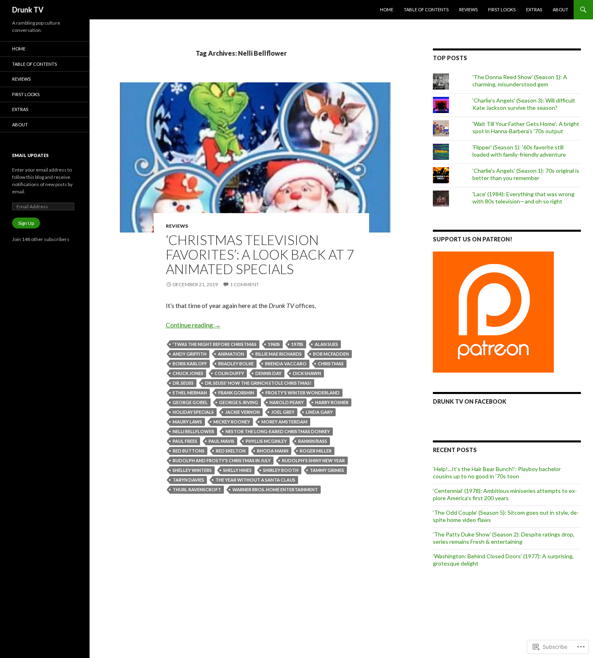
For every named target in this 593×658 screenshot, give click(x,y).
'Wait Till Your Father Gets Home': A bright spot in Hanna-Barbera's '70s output (525, 127)
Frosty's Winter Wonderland (302, 392)
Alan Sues (326, 344)
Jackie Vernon (242, 412)
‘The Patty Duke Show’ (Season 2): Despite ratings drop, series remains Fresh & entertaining (503, 538)
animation (231, 353)
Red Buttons (189, 450)
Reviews (468, 9)
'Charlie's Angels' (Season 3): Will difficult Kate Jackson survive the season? (523, 104)
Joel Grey (282, 412)
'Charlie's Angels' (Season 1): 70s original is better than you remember (525, 174)
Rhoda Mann (272, 450)
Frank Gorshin (236, 392)
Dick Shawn (307, 373)
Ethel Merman (190, 392)
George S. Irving (238, 402)
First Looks (502, 9)
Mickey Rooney (231, 421)
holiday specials (193, 412)
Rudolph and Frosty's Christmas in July (222, 460)
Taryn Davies (188, 479)
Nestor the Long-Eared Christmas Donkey (278, 431)
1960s (274, 344)
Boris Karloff (190, 363)
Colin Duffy (229, 373)
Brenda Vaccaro (286, 363)
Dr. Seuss (183, 383)
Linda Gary (319, 412)
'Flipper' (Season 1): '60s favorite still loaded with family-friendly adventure (519, 151)
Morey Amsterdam (284, 421)
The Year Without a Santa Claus (255, 479)
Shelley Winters (192, 470)
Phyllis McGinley (266, 441)
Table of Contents (426, 9)
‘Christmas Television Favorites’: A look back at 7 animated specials (260, 254)
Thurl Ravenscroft (197, 489)
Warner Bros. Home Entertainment (275, 489)
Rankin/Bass (312, 441)
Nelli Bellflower (193, 431)
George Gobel (190, 402)
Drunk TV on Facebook (469, 401)
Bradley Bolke (236, 363)
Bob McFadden (331, 353)
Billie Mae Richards (278, 353)
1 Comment (244, 284)
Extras (534, 9)
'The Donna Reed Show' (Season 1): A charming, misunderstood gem (519, 80)
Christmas (331, 363)
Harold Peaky (286, 402)
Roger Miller (316, 450)
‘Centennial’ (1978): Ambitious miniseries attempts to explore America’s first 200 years (505, 494)
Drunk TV (28, 9)
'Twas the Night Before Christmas (215, 344)
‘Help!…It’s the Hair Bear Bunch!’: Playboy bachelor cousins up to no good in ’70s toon (497, 472)
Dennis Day (268, 373)
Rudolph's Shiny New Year (313, 460)
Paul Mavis (221, 441)
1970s (297, 344)
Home (386, 9)
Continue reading (193, 325)
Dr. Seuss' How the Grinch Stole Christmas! (258, 383)
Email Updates (30, 155)
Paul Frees (185, 441)
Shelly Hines (237, 470)
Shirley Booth (281, 470)
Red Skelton (231, 450)
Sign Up (26, 223)
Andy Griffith (190, 353)
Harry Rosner (332, 402)
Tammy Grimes (327, 470)
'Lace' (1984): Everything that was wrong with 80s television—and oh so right (523, 198)
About (560, 9)
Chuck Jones (188, 373)
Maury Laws (187, 421)
